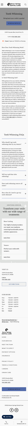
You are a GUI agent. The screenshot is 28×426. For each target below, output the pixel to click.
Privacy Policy (7, 361)
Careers (5, 368)
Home (4, 337)
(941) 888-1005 (16, 36)
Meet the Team (7, 344)
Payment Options (8, 352)
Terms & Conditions (9, 365)
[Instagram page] (16, 410)
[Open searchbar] (25, 4)
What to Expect (8, 348)
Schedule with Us (14, 23)
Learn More (7, 237)
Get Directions (14, 284)
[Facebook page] (12, 410)
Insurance (6, 355)
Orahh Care (6, 372)
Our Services (7, 341)
